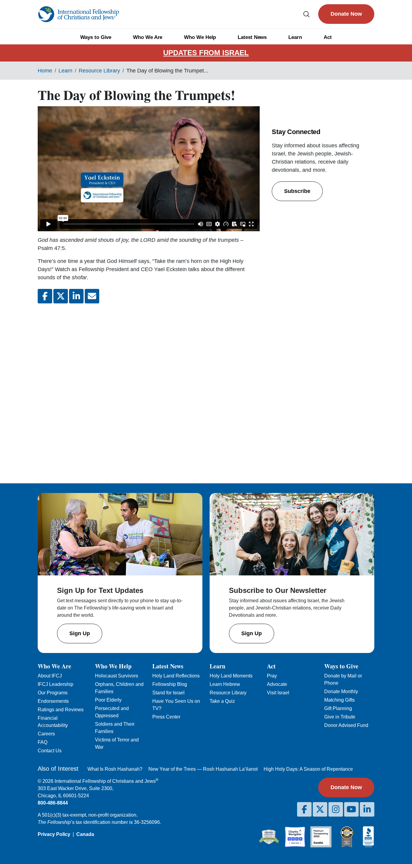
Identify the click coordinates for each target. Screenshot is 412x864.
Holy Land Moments (231, 675)
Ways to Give (95, 37)
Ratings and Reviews (61, 709)
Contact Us (50, 750)
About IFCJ (50, 675)
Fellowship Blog (169, 684)
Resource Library (99, 71)
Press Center (166, 716)
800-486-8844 (53, 802)
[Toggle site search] (306, 14)
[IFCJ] (78, 14)
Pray (272, 675)
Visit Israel (278, 692)
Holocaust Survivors (116, 675)
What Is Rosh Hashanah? (114, 769)
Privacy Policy (54, 834)
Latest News (252, 37)
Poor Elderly (108, 699)
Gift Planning (338, 708)
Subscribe (297, 191)
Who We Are (147, 37)
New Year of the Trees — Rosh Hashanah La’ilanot (203, 769)
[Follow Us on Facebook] (304, 809)
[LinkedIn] (367, 809)
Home (45, 71)
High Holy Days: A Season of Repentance (308, 769)
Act (328, 37)
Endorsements (53, 701)
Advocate (277, 684)
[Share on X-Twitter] (60, 296)
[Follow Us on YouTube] (351, 809)
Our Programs (53, 692)
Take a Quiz (222, 701)
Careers (46, 733)
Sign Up (79, 633)
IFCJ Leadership (55, 684)
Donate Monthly (341, 691)
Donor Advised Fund (346, 725)
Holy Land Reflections (176, 675)
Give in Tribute (339, 716)
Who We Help (200, 37)
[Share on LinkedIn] (76, 296)
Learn (295, 37)
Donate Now (346, 14)
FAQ (42, 742)
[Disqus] (149, 388)
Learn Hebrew (225, 684)
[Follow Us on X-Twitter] (320, 809)
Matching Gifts (339, 699)
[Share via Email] (92, 296)
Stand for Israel (168, 692)
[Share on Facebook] (45, 296)
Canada (85, 834)
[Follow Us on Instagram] (335, 809)
